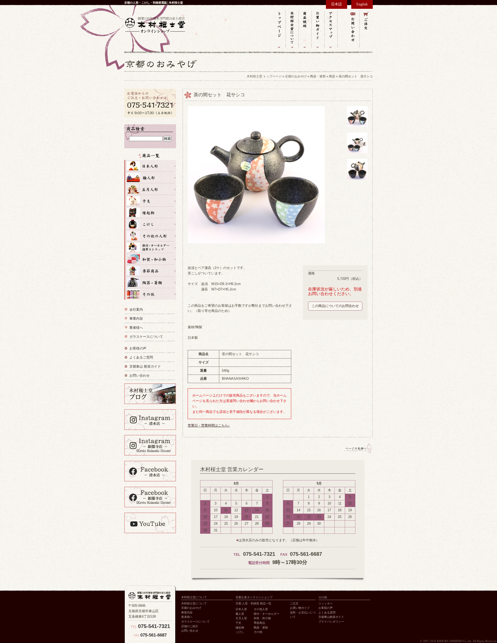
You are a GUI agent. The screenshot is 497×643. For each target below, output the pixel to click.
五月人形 (150, 189)
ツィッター (325, 603)
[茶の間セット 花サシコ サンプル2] (357, 182)
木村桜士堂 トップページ (264, 76)
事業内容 (136, 318)
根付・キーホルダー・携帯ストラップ (150, 247)
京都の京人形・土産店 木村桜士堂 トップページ (279, 29)
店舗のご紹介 (189, 626)
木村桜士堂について (292, 29)
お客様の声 (137, 348)
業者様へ (136, 328)
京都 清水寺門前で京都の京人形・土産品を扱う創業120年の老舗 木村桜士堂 (155, 24)
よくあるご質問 (141, 357)
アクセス (331, 29)
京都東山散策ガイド (331, 616)
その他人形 (150, 236)
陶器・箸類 (318, 76)
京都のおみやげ (296, 76)
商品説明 (305, 29)
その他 (150, 294)
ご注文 (366, 29)
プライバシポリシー (331, 621)
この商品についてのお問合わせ (335, 306)
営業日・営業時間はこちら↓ (209, 425)
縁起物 (150, 212)
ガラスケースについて (146, 337)
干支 (150, 201)
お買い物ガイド (318, 29)
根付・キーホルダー (266, 613)
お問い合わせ (353, 29)
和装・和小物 (150, 259)
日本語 (336, 4)
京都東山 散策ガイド (145, 366)
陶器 (332, 76)
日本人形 (150, 166)
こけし (150, 224)
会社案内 (136, 309)
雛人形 (150, 177)
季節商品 (150, 270)
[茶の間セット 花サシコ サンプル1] (357, 129)
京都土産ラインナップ (150, 157)
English (362, 4)
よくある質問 (326, 612)
